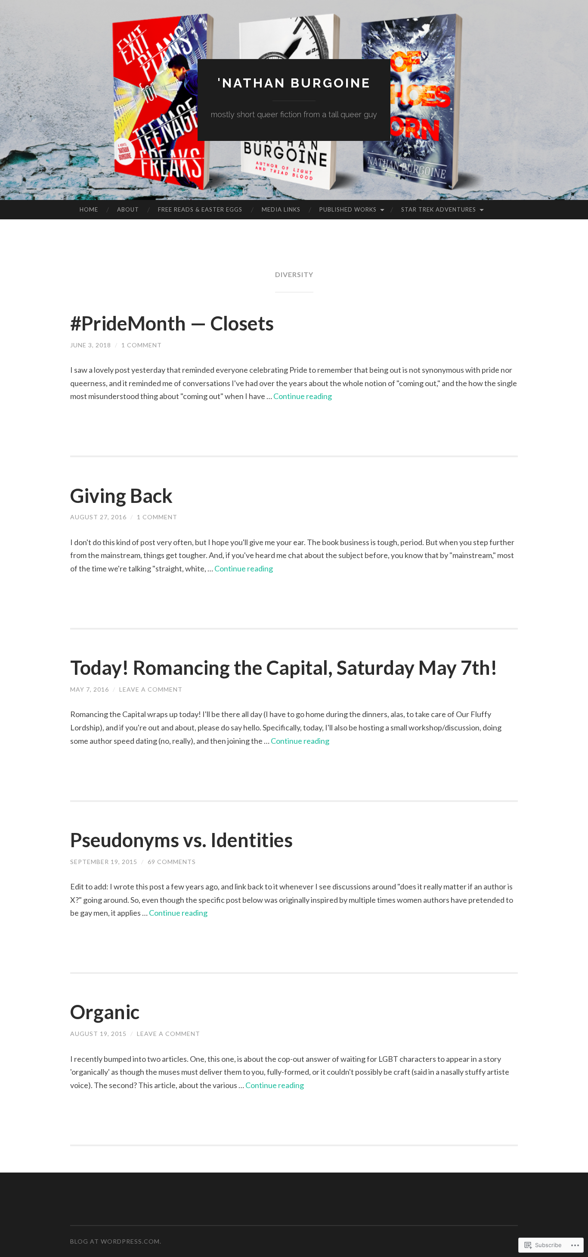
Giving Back (121, 495)
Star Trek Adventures (438, 209)
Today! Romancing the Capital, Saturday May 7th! (284, 667)
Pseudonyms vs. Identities (181, 840)
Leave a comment (151, 689)
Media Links (281, 209)
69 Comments (172, 861)
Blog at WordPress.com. (115, 1241)
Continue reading (302, 396)
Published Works (348, 209)
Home (89, 209)
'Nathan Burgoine (294, 82)
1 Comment (141, 345)
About (128, 209)
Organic (104, 1011)
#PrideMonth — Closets (172, 323)
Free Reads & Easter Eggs (200, 209)
